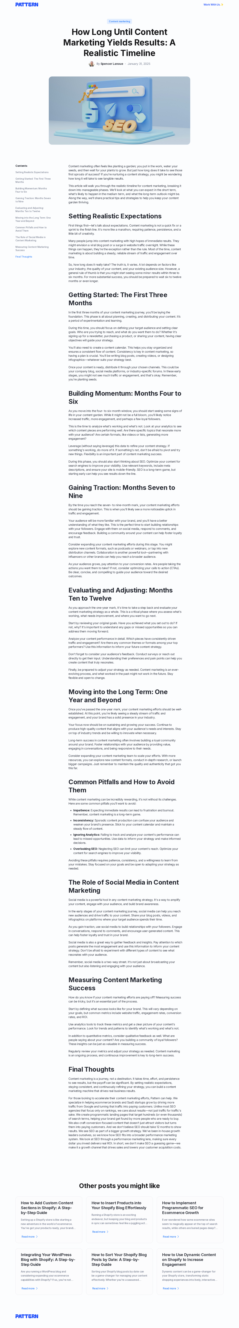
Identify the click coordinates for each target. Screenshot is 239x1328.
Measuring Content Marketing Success (32, 248)
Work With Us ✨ (214, 4)
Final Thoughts (23, 256)
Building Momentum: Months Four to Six (31, 190)
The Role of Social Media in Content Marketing (30, 239)
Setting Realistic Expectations (32, 172)
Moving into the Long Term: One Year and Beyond (33, 219)
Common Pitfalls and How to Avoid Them (31, 229)
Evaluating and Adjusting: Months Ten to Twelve (29, 210)
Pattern (155, 1098)
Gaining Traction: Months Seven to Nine (33, 200)
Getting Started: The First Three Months (33, 180)
